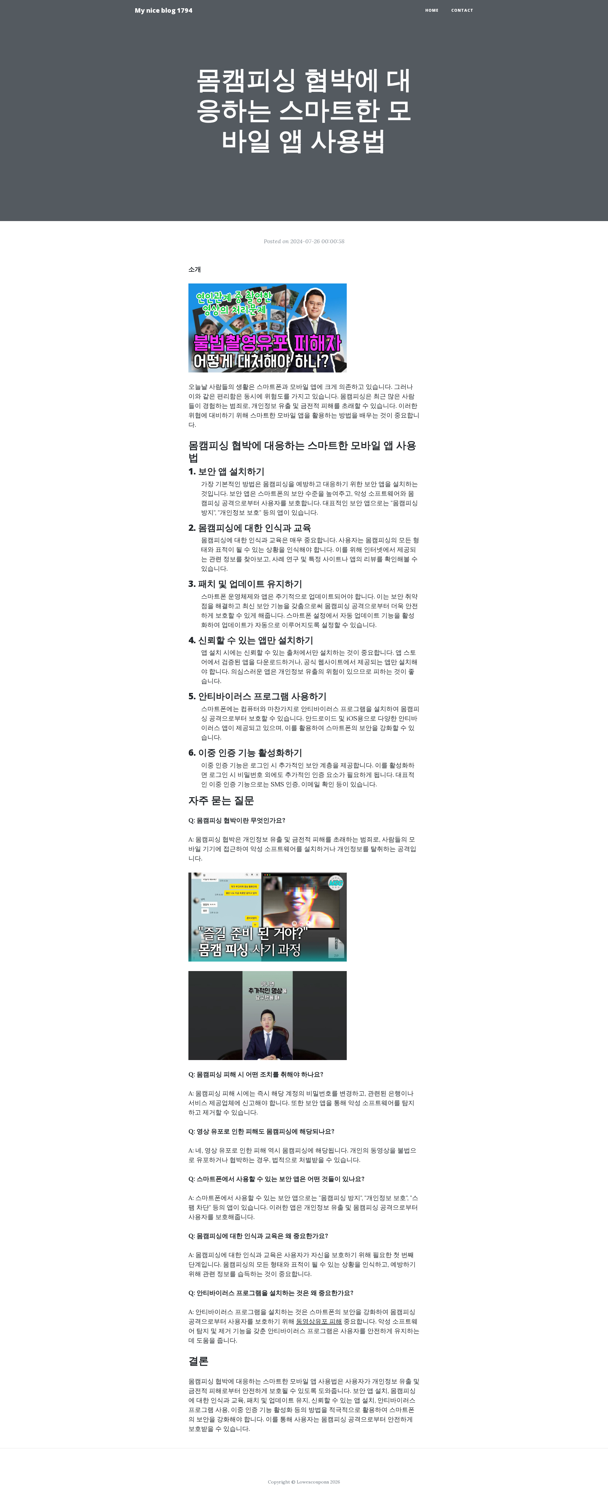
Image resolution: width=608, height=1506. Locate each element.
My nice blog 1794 (163, 10)
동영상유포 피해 (319, 1321)
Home (432, 10)
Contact (462, 10)
